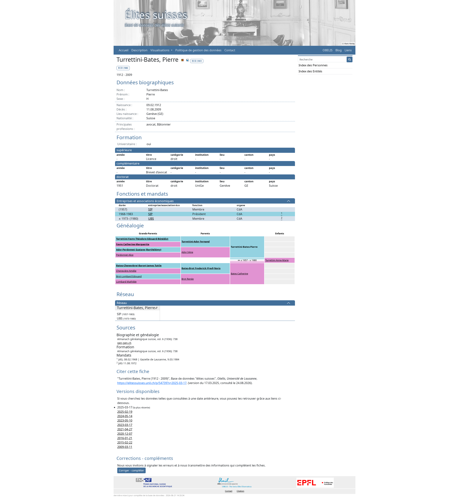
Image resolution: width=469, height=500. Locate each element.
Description (139, 50)
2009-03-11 (124, 447)
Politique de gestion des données (198, 50)
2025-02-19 (124, 412)
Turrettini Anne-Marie (277, 260)
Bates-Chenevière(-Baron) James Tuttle (139, 265)
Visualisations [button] (160, 50)
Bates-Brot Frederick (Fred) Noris (201, 268)
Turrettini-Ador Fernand (196, 241)
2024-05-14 (124, 416)
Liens (348, 50)
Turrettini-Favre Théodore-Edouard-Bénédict (142, 238)
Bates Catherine (239, 273)
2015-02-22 (124, 442)
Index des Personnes (313, 65)
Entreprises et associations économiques (145, 201)
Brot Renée (188, 279)
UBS (151, 219)
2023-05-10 (124, 420)
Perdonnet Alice (124, 255)
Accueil (123, 50)
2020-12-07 (124, 434)
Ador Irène (187, 252)
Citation (240, 491)
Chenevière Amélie (126, 270)
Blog (338, 50)
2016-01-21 (124, 438)
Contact (229, 50)
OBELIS (328, 50)
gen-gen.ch (124, 343)
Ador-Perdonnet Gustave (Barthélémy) (138, 249)
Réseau (122, 303)
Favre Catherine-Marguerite (132, 244)
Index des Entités (310, 71)
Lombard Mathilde (126, 281)
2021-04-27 (124, 429)
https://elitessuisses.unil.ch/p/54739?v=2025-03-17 (152, 383)
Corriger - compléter (131, 470)
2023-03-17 (124, 425)
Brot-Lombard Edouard (129, 276)
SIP (150, 209)
